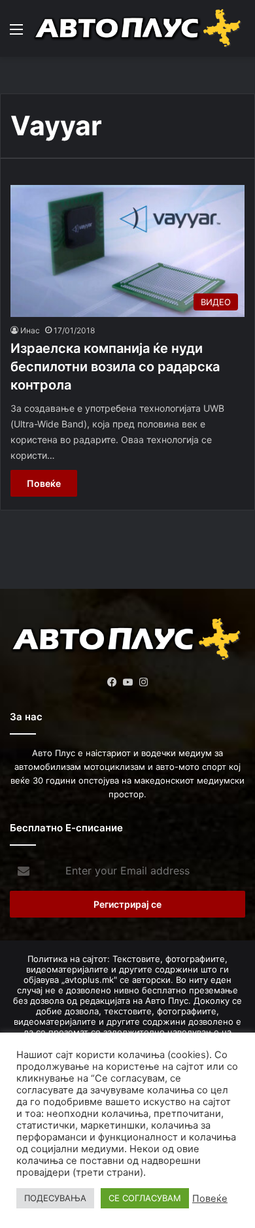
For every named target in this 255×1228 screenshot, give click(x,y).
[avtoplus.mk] (139, 28)
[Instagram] (143, 682)
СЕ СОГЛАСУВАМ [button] (145, 1198)
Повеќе (44, 483)
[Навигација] (16, 33)
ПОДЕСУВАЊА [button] (55, 1198)
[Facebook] (112, 682)
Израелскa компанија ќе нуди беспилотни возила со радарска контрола (115, 366)
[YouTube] (127, 682)
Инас (30, 330)
